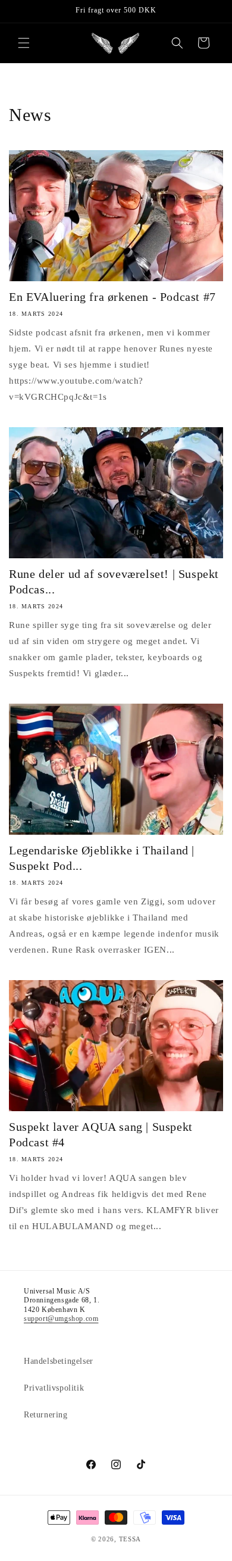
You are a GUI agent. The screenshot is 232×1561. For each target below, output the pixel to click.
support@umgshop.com (61, 1318)
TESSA (130, 1539)
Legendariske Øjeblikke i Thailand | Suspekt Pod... (102, 858)
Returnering (46, 1414)
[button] (24, 43)
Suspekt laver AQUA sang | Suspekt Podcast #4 (101, 1134)
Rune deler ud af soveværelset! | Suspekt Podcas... (114, 581)
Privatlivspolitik (54, 1387)
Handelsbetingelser (58, 1361)
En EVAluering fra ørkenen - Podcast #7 (112, 296)
